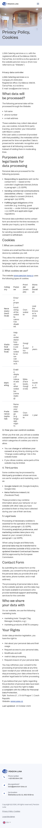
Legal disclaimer (8, 817)
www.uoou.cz (17, 701)
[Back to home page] (14, 3)
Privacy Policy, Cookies (11, 811)
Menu (38, 4)
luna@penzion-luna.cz (17, 786)
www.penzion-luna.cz (23, 275)
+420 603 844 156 (15, 778)
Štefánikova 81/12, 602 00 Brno (21, 795)
